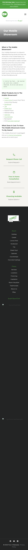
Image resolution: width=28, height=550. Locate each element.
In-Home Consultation (14, 135)
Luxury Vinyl (8, 100)
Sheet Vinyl (8, 108)
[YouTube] (14, 541)
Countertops (8, 117)
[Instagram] (17, 541)
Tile (5, 106)
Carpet (6, 98)
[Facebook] (10, 541)
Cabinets (7, 115)
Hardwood (7, 104)
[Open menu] (26, 14)
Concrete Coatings (13, 121)
